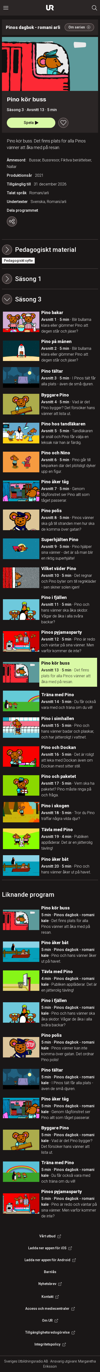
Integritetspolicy (47, 1344)
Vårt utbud (47, 1236)
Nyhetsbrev (47, 1284)
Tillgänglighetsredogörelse (47, 1332)
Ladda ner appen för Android (47, 1260)
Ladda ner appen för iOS (47, 1248)
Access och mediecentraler (47, 1308)
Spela (29, 122)
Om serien (76, 27)
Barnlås (50, 1272)
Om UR (47, 1320)
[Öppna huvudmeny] (6, 8)
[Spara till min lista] (63, 123)
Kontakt (47, 1297)
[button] (50, 279)
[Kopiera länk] (12, 221)
